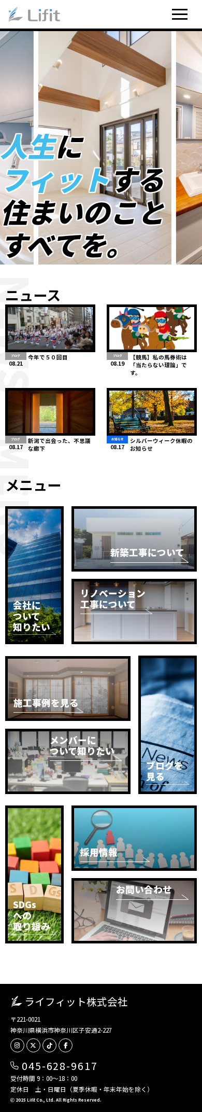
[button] (179, 14)
